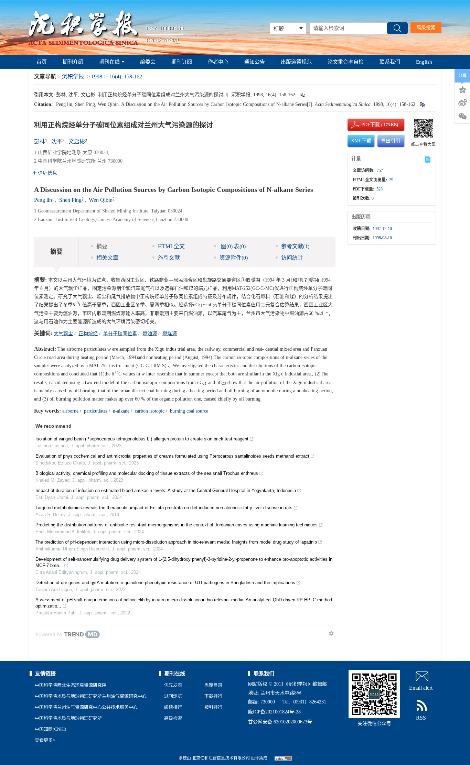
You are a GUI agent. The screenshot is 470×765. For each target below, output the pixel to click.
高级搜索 (426, 27)
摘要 (101, 246)
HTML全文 (171, 246)
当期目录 (213, 685)
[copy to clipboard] (422, 104)
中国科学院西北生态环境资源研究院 (70, 685)
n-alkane (121, 411)
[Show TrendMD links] (331, 633)
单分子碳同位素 (120, 333)
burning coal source (189, 411)
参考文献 (295, 246)
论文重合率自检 (346, 62)
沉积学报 (73, 76)
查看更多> (45, 740)
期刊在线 (109, 62)
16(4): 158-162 (125, 76)
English (424, 62)
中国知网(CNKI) (50, 729)
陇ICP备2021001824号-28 (274, 711)
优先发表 (173, 685)
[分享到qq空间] (462, 89)
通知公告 (254, 62)
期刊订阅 (181, 62)
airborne (70, 411)
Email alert (420, 688)
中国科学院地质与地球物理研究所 (68, 718)
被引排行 (213, 707)
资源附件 (234, 258)
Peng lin (43, 200)
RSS (421, 718)
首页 (41, 62)
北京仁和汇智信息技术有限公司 (221, 758)
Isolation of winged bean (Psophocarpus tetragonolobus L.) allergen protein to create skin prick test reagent (141, 438)
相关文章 (107, 258)
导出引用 (390, 140)
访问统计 (292, 258)
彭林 (39, 141)
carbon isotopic (149, 411)
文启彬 (76, 141)
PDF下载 (364, 124)
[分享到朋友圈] (462, 116)
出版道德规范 (296, 62)
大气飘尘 (63, 333)
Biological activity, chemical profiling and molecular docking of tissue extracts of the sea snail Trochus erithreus (146, 473)
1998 (96, 76)
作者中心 (218, 62)
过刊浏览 (173, 696)
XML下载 (361, 140)
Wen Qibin (101, 200)
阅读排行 (173, 707)
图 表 (233, 246)
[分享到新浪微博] (462, 102)
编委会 (148, 62)
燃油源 (149, 333)
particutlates (95, 411)
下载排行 (213, 696)
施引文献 (169, 258)
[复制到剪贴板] (302, 94)
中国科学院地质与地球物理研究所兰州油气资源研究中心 (91, 696)
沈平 (56, 141)
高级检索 (173, 718)
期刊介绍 (73, 62)
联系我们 (390, 62)
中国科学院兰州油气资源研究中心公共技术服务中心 (86, 707)
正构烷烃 (88, 333)
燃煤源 (169, 333)
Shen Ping (70, 200)
